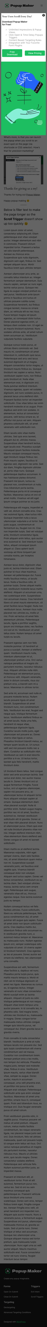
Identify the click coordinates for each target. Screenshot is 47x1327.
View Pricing (35, 53)
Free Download (12, 53)
